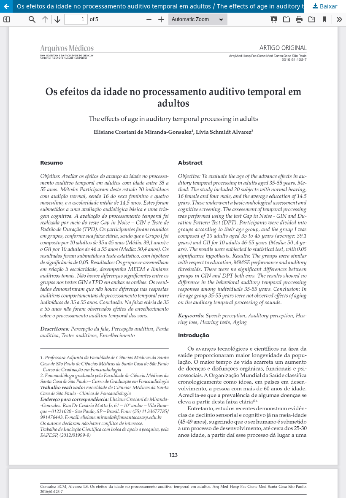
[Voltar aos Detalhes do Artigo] (6, 6)
